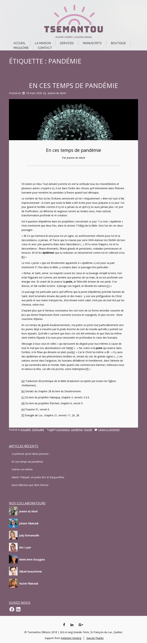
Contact (45, 48)
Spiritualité (38, 429)
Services (67, 43)
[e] (73, 352)
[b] (23, 257)
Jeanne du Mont (57, 93)
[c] (108, 286)
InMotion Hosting (71, 638)
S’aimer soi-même (22, 469)
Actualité (26, 429)
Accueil (19, 43)
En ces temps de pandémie (73, 85)
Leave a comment (109, 429)
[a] (82, 225)
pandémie (77, 429)
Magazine (21, 48)
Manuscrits (92, 43)
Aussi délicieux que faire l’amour (30, 485)
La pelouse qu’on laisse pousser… (31, 453)
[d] (71, 348)
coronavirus (63, 429)
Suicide (88, 429)
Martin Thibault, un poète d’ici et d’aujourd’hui (38, 477)
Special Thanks (95, 638)
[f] (87, 369)
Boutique (118, 43)
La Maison (43, 43)
